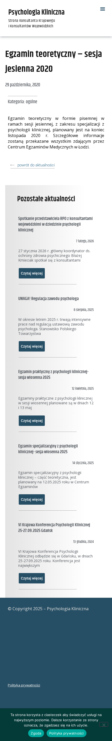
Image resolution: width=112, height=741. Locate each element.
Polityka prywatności (24, 685)
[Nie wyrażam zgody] (103, 724)
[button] (103, 9)
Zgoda (36, 733)
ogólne (31, 102)
